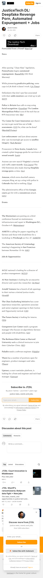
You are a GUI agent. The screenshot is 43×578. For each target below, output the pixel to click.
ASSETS (36, 237)
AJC (4, 196)
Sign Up (28, 48)
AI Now (35, 282)
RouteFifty (19, 74)
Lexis (17, 155)
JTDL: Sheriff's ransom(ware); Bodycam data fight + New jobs (13, 491)
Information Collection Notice (26, 408)
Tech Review (15, 142)
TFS (4, 320)
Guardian (23, 108)
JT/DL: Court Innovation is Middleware (14, 472)
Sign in (38, 3)
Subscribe (29, 3)
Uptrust (14, 376)
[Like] (4, 35)
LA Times (35, 86)
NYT (4, 99)
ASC (27, 250)
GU (28, 332)
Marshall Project (9, 130)
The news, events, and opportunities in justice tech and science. (14, 497)
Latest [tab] (10, 464)
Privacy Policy (28, 561)
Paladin (35, 351)
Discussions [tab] (19, 464)
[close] (36, 512)
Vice (29, 183)
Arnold (5, 295)
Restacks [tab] (17, 436)
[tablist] (12, 435)
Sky (21, 114)
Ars (22, 171)
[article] (21, 476)
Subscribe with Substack (23, 551)
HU (23, 345)
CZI (26, 311)
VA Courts (28, 164)
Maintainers (19, 225)
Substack (10, 573)
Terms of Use (32, 405)
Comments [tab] (7, 436)
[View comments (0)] (9, 35)
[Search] (39, 464)
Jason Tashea (12, 28)
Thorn (5, 364)
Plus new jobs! (7, 476)
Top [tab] (4, 464)
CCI (15, 127)
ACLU (24, 273)
